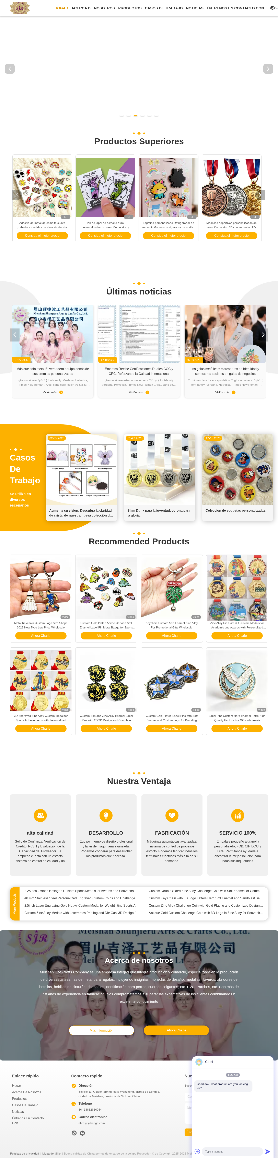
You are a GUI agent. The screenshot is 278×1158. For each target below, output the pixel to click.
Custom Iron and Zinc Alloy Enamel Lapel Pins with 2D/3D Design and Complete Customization (106, 718)
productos (130, 8)
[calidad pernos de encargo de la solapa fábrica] (139, 119)
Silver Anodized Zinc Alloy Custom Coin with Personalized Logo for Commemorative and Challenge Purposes (206, 910)
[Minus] (267, 1061)
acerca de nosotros (93, 8)
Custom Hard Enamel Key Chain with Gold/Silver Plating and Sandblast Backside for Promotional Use (81, 910)
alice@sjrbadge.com (92, 1123)
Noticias (18, 1111)
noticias (195, 8)
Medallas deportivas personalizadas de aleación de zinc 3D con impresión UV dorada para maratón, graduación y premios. (231, 225)
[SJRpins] (82, 1134)
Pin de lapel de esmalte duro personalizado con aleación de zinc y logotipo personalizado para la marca (105, 225)
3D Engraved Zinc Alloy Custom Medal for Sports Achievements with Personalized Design (41, 718)
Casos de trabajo (25, 1105)
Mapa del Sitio (51, 1153)
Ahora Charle (40, 635)
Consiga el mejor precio (42, 235)
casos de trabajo (164, 8)
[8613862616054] (74, 1134)
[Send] (268, 1151)
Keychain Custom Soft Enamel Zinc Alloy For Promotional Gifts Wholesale (172, 625)
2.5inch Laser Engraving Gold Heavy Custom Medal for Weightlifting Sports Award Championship (81, 895)
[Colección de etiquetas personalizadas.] (237, 504)
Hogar (61, 8)
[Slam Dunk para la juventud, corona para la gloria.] (159, 504)
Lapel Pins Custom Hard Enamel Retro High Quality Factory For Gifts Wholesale (237, 718)
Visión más (50, 392)
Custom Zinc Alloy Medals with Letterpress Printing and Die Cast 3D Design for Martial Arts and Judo (81, 903)
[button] (122, 115)
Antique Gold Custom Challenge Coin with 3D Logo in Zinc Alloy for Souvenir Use (206, 903)
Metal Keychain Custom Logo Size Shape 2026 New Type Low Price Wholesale (41, 625)
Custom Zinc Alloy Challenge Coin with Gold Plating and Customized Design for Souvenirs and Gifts (206, 895)
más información (102, 1030)
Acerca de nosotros (26, 1092)
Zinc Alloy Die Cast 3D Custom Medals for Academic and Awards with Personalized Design (237, 625)
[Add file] (197, 1151)
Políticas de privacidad (24, 1153)
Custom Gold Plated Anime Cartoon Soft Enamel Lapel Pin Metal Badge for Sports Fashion (106, 625)
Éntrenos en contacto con (235, 8)
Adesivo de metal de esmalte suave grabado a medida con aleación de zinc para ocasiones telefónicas (42, 225)
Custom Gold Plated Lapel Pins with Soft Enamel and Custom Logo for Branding (172, 718)
